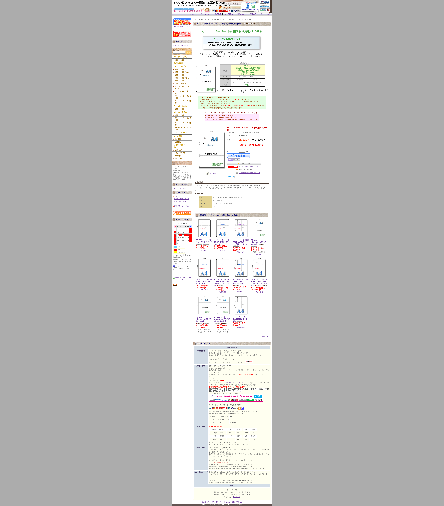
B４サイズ (178, 156)
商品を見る (204, 250)
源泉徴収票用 (178, 63)
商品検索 (176, 50)
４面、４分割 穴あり (182, 83)
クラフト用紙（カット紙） (181, 146)
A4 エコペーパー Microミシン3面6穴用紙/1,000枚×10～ (204, 319)
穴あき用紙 (178, 136)
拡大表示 (213, 173)
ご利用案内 (229, 14)
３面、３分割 (179, 75)
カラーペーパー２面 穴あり (183, 92)
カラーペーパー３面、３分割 (183, 97)
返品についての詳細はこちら (249, 166)
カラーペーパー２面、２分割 (183, 119)
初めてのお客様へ (182, 184)
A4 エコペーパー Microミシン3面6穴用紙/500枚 (259, 242)
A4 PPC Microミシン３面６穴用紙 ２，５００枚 (241, 319)
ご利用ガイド (180, 192)
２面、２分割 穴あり (182, 72)
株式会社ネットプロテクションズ (235, 383)
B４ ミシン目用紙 (180, 106)
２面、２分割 (179, 60)
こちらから (236, 497)
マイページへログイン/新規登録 (210, 14)
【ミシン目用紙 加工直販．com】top (206, 19)
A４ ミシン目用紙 (180, 66)
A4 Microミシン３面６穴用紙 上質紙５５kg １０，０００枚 (241, 281)
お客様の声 (252, 14)
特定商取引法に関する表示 (233, 502)
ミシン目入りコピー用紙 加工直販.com (199, 2)
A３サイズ (178, 150)
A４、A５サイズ (180, 153)
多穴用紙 (178, 142)
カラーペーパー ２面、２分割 (183, 87)
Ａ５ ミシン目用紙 (180, 133)
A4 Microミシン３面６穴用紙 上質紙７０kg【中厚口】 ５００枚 (241, 242)
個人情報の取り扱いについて (211, 502)
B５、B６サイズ (180, 158)
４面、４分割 (179, 81)
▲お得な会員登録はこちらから (182, 26)
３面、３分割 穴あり (182, 78)
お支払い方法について (181, 199)
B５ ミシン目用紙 (180, 112)
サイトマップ (265, 14)
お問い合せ (240, 14)
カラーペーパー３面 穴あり (183, 102)
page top (265, 336)
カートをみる (190, 14)
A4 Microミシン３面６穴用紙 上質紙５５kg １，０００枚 (222, 242)
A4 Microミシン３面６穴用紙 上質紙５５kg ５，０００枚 (204, 281)
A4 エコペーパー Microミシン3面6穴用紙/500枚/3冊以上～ (222, 319)
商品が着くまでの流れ (181, 206)
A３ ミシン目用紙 (180, 57)
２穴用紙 (178, 139)
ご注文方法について (181, 196)
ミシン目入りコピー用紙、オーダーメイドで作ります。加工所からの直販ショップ (206, 5)
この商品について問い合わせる (249, 173)
